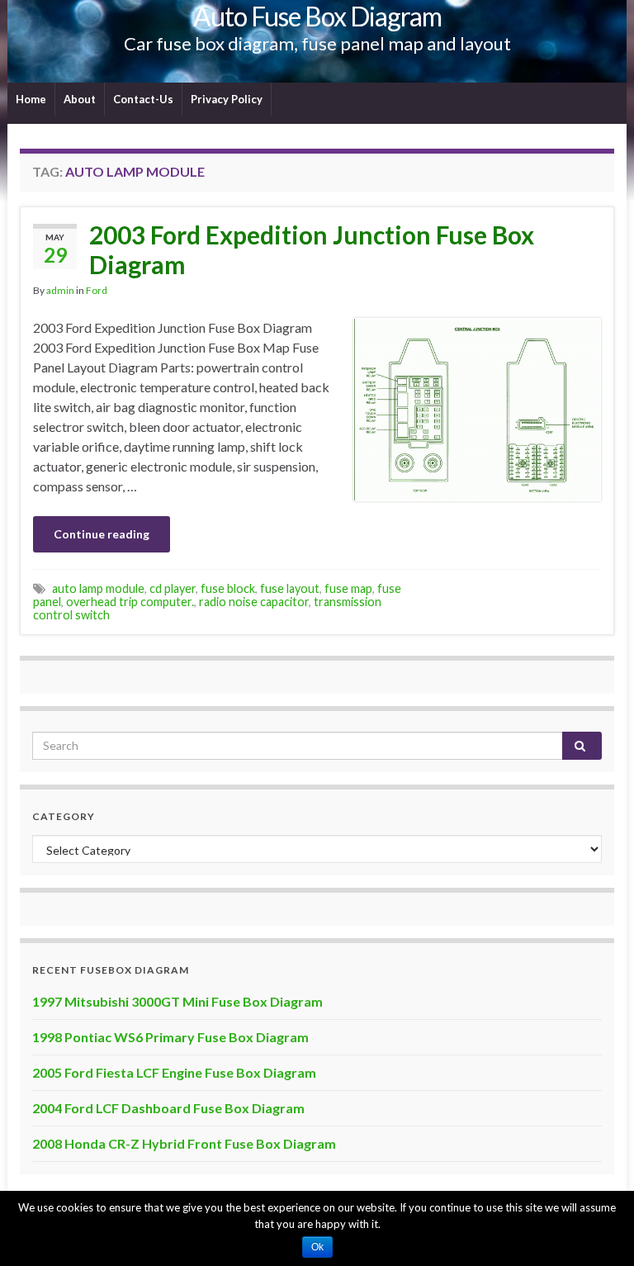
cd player (172, 588)
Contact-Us (143, 99)
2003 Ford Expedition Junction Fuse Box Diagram (311, 249)
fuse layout (289, 588)
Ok (317, 1247)
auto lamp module (98, 588)
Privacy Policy (227, 99)
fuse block (228, 588)
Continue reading (101, 534)
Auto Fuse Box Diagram (317, 16)
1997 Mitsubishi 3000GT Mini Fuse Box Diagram (177, 1001)
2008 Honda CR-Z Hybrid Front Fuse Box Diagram (184, 1143)
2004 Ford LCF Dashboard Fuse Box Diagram (168, 1108)
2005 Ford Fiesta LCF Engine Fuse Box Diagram (174, 1072)
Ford (96, 290)
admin (60, 290)
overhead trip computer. (130, 602)
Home (31, 99)
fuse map (348, 588)
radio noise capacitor (254, 602)
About (80, 99)
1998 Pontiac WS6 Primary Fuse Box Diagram (170, 1037)
